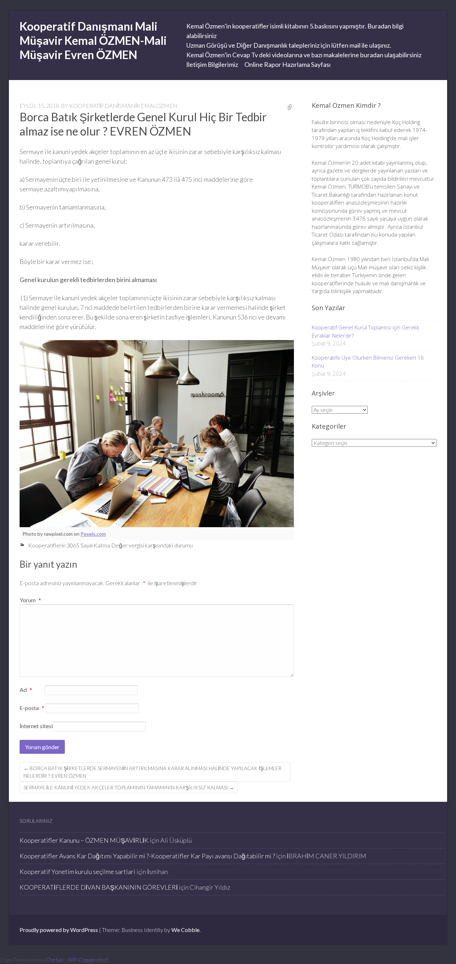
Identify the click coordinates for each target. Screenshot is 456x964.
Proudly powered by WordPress (59, 929)
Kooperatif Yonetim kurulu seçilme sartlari (77, 871)
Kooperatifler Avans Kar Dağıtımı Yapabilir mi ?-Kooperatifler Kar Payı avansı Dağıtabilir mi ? (147, 856)
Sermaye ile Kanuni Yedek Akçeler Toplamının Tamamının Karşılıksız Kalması (129, 787)
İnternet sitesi (36, 725)
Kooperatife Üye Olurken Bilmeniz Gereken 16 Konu (368, 361)
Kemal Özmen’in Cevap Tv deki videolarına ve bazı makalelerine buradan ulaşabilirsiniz (303, 55)
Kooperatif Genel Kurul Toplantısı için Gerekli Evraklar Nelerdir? (365, 331)
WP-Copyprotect (88, 960)
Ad (26, 690)
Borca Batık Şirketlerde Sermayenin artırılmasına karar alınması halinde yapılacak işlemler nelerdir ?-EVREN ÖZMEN (152, 772)
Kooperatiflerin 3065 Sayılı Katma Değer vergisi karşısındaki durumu (110, 545)
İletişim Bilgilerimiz (212, 64)
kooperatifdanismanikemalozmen (123, 105)
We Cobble (185, 929)
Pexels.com (93, 534)
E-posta (32, 708)
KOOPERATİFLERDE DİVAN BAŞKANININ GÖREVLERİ (99, 887)
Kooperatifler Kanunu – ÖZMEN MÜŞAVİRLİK (84, 840)
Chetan (54, 960)
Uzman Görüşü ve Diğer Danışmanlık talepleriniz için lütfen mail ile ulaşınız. (288, 45)
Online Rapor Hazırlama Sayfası (287, 64)
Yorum (30, 600)
